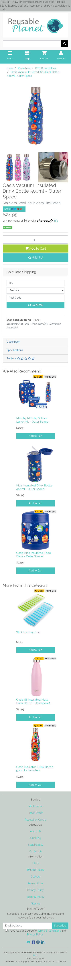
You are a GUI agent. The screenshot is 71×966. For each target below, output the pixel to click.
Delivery (35, 876)
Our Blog (35, 838)
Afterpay (35, 903)
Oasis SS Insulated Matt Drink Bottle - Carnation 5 (33, 701)
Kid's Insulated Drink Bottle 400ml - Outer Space (34, 487)
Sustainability (35, 844)
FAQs (35, 863)
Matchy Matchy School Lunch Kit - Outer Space (32, 419)
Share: (7, 209)
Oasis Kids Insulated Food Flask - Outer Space (33, 554)
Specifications (15, 350)
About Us (35, 831)
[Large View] (18, 167)
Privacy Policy (35, 890)
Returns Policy (35, 869)
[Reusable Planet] (35, 24)
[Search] (64, 43)
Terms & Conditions (49, 930)
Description (13, 341)
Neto (35, 955)
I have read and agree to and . (37, 932)
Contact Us (35, 851)
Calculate (37, 304)
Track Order (36, 812)
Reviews (12, 358)
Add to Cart (37, 248)
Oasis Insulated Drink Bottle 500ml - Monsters (34, 768)
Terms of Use (35, 883)
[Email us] (28, 942)
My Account (35, 806)
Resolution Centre (35, 819)
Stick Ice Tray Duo (28, 632)
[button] (35, 257)
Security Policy (35, 896)
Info (56, 220)
